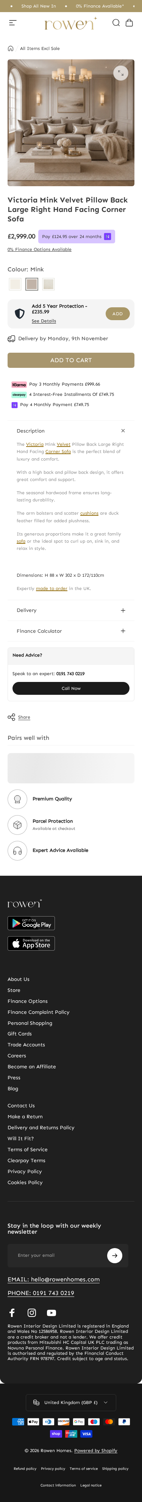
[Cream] (15, 285)
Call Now (71, 688)
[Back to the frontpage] (11, 48)
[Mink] (31, 285)
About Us (19, 979)
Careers (17, 1056)
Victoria (35, 444)
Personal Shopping (30, 1023)
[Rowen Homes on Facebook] (12, 1312)
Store (14, 990)
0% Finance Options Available (40, 249)
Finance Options (28, 1001)
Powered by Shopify (95, 1450)
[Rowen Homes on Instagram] (31, 1312)
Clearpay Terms (26, 1161)
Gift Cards (20, 1034)
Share (24, 717)
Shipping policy (115, 1468)
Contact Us (21, 1106)
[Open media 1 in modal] (120, 73)
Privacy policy (53, 1468)
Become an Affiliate (32, 1067)
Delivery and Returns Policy (41, 1128)
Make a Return (25, 1117)
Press (14, 1078)
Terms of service (84, 1468)
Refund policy (25, 1468)
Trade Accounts (26, 1045)
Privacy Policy (25, 1172)
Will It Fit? (21, 1139)
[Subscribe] (114, 1255)
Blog (13, 1089)
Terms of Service (28, 1150)
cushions (89, 513)
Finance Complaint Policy (39, 1012)
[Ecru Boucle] (48, 285)
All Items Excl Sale (40, 48)
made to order (51, 588)
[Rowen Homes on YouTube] (51, 1312)
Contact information (58, 1485)
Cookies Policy (25, 1183)
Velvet (63, 444)
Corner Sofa (58, 451)
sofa (21, 541)
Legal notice (90, 1485)
